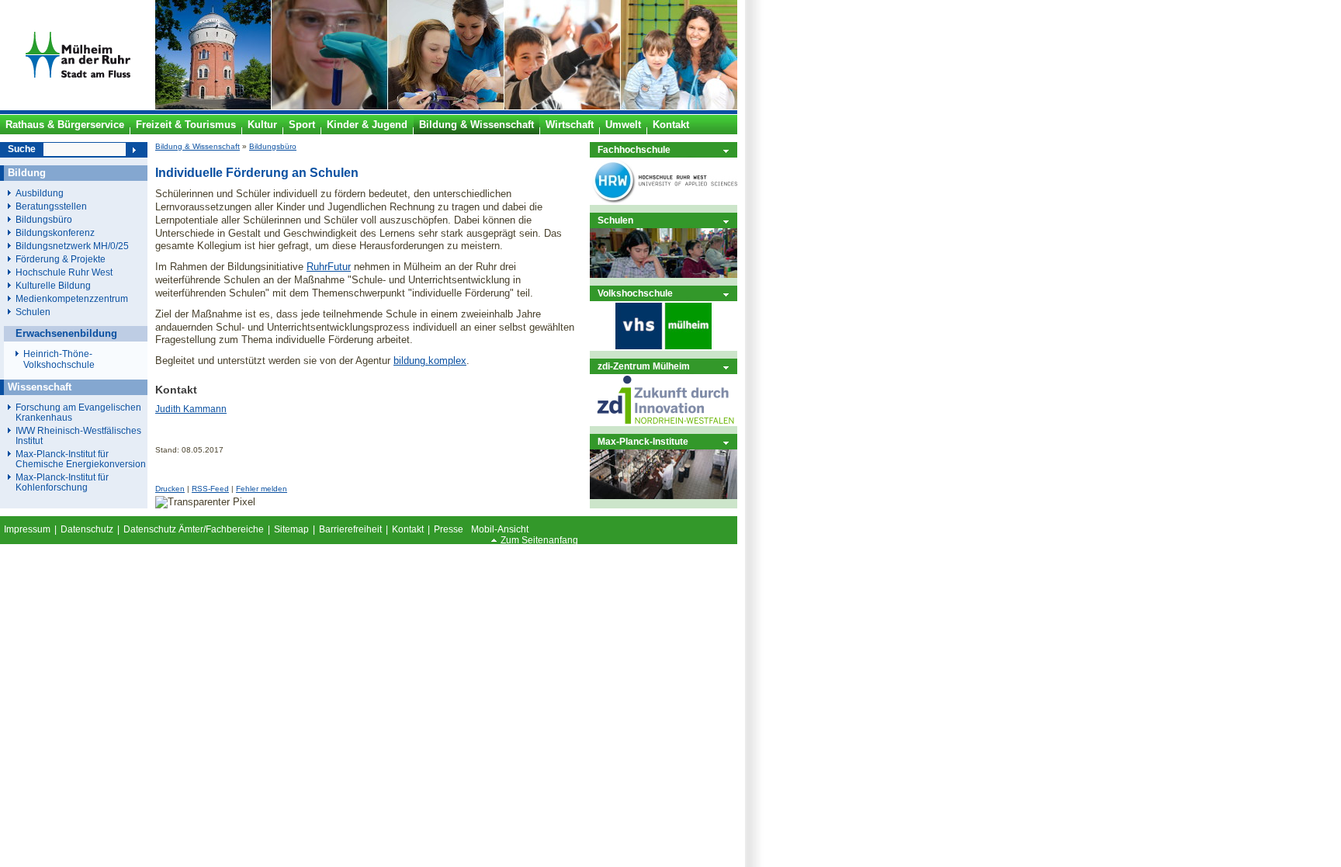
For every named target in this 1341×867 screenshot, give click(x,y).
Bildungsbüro (272, 146)
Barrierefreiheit (350, 529)
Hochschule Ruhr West (64, 272)
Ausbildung (40, 193)
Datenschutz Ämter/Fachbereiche (193, 529)
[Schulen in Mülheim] (663, 274)
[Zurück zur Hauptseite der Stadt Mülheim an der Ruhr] (77, 106)
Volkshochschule (635, 293)
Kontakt (408, 529)
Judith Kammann (191, 409)
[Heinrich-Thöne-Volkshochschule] (663, 347)
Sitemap (291, 529)
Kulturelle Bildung (53, 285)
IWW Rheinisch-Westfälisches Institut (78, 435)
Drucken (170, 488)
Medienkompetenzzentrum (72, 298)
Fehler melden (261, 488)
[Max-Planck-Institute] (663, 495)
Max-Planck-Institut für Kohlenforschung (62, 482)
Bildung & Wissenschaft (197, 146)
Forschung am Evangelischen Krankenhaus (78, 412)
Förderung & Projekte (61, 259)
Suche (22, 149)
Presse (448, 529)
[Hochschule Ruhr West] (663, 201)
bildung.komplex (429, 360)
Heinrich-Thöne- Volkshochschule (59, 359)
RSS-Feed (210, 488)
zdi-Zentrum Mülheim (644, 366)
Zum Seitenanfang (539, 540)
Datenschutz (87, 529)
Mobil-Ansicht (499, 529)
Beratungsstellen (51, 206)
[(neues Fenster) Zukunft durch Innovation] (663, 422)
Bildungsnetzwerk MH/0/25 (72, 246)
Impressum (27, 529)
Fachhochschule (634, 149)
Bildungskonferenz (55, 232)
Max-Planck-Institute (643, 441)
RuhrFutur (329, 266)
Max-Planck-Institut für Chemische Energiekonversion (81, 459)
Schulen (615, 220)
